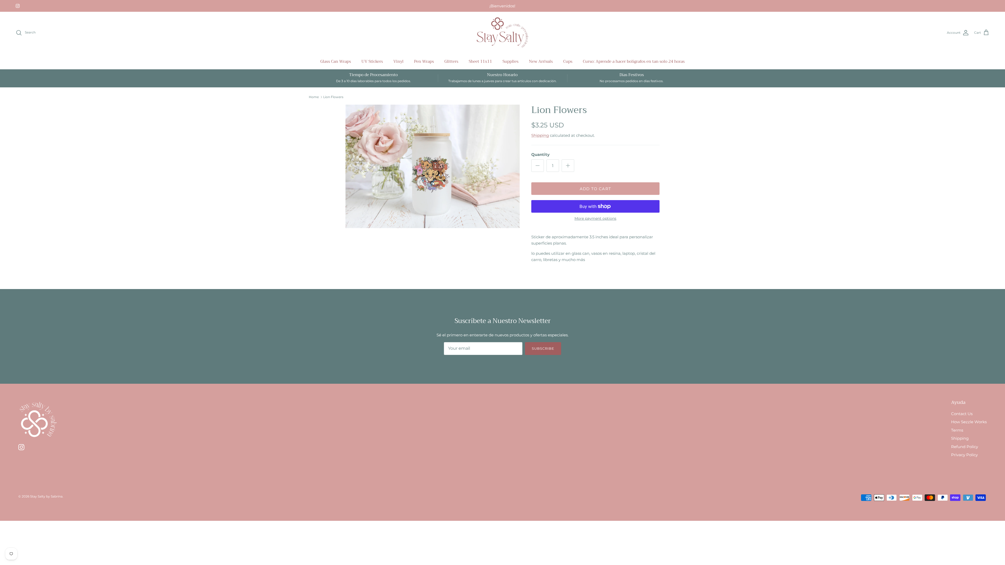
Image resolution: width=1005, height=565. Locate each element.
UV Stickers (372, 61)
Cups (567, 61)
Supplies (510, 61)
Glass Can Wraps (335, 61)
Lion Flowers (333, 97)
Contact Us (962, 413)
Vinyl (398, 61)
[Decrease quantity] (537, 165)
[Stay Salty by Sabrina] (502, 32)
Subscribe (543, 348)
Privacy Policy (964, 454)
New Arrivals (541, 61)
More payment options (595, 218)
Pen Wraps (424, 61)
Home (314, 97)
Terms (957, 430)
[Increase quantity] (568, 165)
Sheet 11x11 (480, 61)
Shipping (540, 135)
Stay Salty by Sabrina (46, 496)
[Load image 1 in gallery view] (432, 166)
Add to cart (595, 188)
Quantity (540, 154)
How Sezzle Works (969, 421)
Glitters (451, 61)
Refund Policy (964, 446)
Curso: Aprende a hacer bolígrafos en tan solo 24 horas (634, 61)
